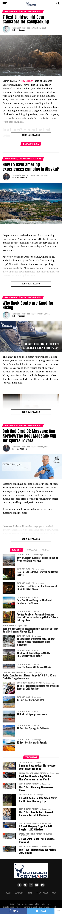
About (8, 892)
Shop (30, 892)
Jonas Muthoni (20, 177)
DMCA (54, 892)
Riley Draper (19, 30)
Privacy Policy (42, 892)
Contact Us (20, 892)
